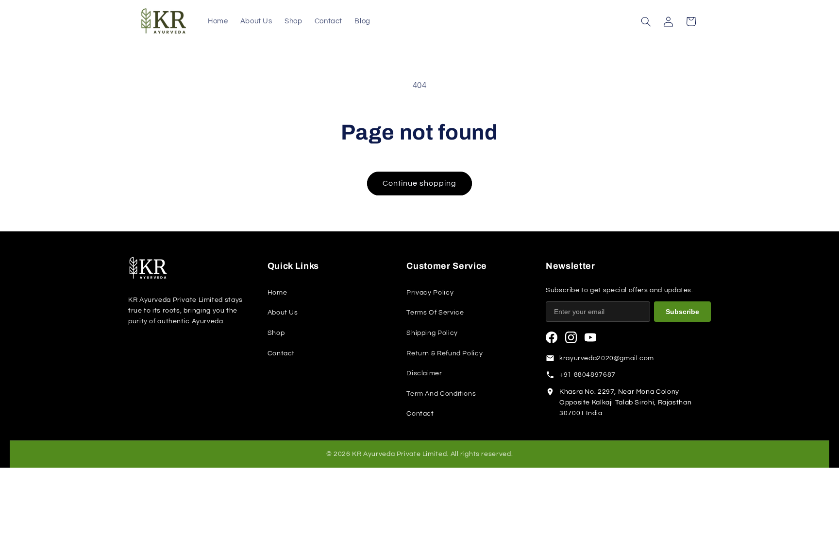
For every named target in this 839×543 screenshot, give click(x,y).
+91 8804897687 (587, 374)
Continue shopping (420, 183)
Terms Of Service (435, 312)
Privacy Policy (429, 292)
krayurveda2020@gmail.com (606, 358)
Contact (281, 353)
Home (277, 292)
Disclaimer (424, 373)
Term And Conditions (441, 393)
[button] (646, 21)
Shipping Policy (431, 333)
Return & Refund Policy (444, 353)
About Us (283, 312)
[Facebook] (551, 337)
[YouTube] (590, 337)
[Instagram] (571, 337)
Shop (276, 333)
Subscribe (682, 311)
